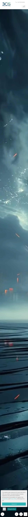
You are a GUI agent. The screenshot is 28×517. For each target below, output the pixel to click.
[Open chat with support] (21, 514)
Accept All (14, 504)
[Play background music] (25, 514)
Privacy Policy (13, 498)
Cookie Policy (5, 498)
